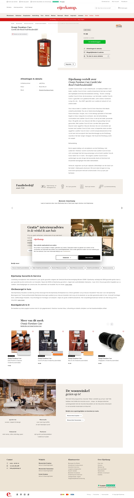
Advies (47, 15)
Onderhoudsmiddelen (40, 23)
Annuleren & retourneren (75, 465)
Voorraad (60, 15)
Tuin (42, 15)
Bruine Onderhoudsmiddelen (20, 267)
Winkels (9, 7)
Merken (53, 15)
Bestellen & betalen (74, 472)
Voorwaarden (105, 494)
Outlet (97, 15)
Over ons (100, 463)
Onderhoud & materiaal (75, 474)
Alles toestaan (89, 257)
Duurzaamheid (102, 469)
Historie (100, 465)
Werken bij (101, 467)
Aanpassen (66, 257)
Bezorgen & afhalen (74, 463)
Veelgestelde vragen (74, 476)
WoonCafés (101, 470)
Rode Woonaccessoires (76, 267)
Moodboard (124, 1)
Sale (86, 15)
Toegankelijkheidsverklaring (76, 478)
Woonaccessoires (28, 23)
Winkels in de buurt (103, 472)
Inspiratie (73, 15)
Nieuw (67, 15)
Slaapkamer (26, 15)
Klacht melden (72, 470)
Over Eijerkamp (104, 459)
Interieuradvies (18, 7)
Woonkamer (10, 15)
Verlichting (35, 15)
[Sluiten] (131, 19)
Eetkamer (18, 15)
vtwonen (80, 15)
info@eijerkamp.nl (15, 468)
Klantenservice (106, 1)
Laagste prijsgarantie (74, 469)
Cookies (100, 474)
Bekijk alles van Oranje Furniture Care (31, 326)
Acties (91, 15)
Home (12, 23)
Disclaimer (96, 494)
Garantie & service (73, 467)
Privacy (89, 494)
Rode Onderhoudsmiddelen (41, 267)
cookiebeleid (66, 251)
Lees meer (68, 284)
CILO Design (29, 7)
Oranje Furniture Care (46, 90)
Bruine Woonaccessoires (59, 267)
